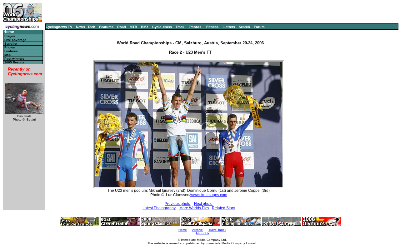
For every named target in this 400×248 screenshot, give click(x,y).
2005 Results (14, 62)
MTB (133, 27)
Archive (197, 229)
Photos (195, 27)
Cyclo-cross (162, 27)
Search (244, 27)
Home (8, 32)
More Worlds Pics (194, 208)
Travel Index (217, 229)
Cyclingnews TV (59, 27)
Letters (229, 27)
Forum (259, 27)
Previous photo (177, 203)
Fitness (212, 27)
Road (121, 27)
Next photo (203, 203)
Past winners (14, 58)
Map (7, 55)
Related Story (223, 208)
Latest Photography (159, 208)
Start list (10, 43)
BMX (144, 27)
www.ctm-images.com (208, 195)
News (80, 27)
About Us (202, 233)
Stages (9, 36)
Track (180, 27)
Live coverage (15, 40)
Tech (91, 27)
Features (106, 27)
